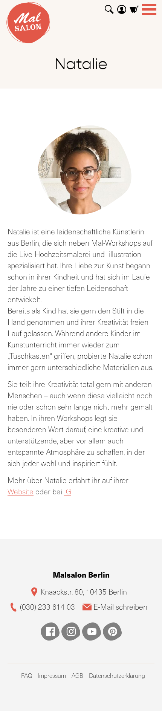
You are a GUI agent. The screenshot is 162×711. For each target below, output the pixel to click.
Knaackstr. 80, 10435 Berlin (84, 592)
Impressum (52, 675)
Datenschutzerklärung (117, 675)
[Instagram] (70, 631)
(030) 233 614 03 (47, 607)
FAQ (26, 675)
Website (21, 491)
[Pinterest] (112, 631)
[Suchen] (109, 6)
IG (67, 491)
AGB (77, 675)
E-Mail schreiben (120, 607)
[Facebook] (50, 631)
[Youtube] (91, 631)
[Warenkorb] (134, 6)
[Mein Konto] (121, 6)
